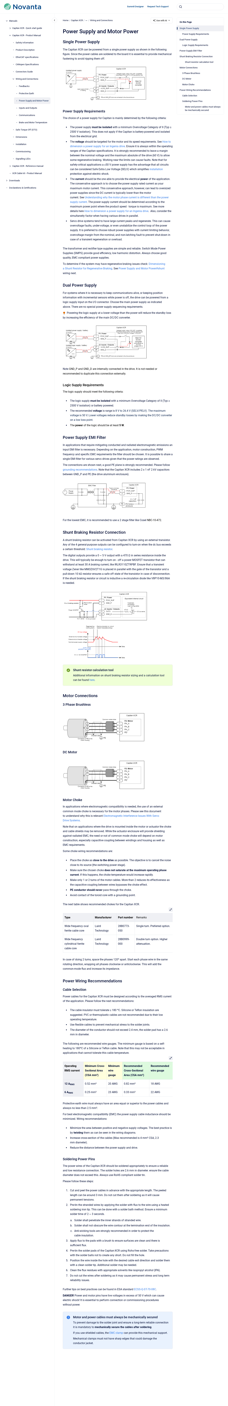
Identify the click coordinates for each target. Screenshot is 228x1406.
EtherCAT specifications (27, 57)
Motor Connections (189, 67)
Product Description (25, 50)
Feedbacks (24, 86)
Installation (21, 144)
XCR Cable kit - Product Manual (27, 173)
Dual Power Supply (188, 39)
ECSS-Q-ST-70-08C (145, 1289)
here (92, 680)
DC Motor (186, 78)
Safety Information (25, 42)
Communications (27, 115)
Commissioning (23, 151)
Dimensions (21, 137)
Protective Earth (26, 93)
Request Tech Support (158, 6)
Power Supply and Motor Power (34, 100)
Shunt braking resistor (99, 549)
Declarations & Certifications (22, 188)
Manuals (13, 21)
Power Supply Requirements (195, 34)
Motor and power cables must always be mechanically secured (203, 108)
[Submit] (180, 6)
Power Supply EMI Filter (191, 50)
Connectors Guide (24, 71)
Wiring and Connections (27, 79)
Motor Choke (188, 84)
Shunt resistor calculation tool (199, 62)
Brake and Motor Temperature (33, 122)
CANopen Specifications (27, 64)
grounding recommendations (80, 469)
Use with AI (161, 20)
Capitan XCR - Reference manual (27, 166)
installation (156, 169)
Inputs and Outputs (28, 108)
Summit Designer (135, 6)
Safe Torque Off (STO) (26, 129)
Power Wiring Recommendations (195, 90)
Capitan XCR (77, 20)
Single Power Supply (189, 28)
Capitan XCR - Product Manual (26, 35)
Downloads (14, 180)
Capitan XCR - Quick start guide (27, 28)
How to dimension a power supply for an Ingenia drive (116, 211)
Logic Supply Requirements (195, 45)
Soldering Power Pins (192, 101)
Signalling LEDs (23, 158)
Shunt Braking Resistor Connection (196, 56)
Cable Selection (189, 95)
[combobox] (200, 7)
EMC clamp (116, 1332)
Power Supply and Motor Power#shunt (142, 268)
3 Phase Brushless (191, 73)
